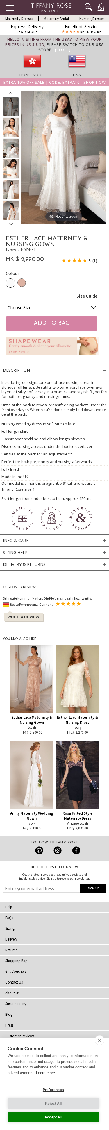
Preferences (53, 1090)
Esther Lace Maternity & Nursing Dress (77, 720)
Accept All (53, 1117)
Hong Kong (32, 74)
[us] (77, 69)
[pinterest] (39, 850)
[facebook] (75, 850)
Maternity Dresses (19, 18)
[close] (99, 1040)
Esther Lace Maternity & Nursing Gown (31, 720)
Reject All (53, 1104)
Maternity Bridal (56, 18)
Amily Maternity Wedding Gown (31, 816)
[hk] (32, 69)
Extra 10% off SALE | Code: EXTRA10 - (54, 82)
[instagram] (57, 850)
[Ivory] (10, 283)
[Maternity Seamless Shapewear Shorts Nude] (52, 356)
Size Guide (86, 296)
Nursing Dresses (91, 18)
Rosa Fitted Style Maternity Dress (77, 816)
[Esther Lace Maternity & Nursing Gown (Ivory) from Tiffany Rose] (11, 106)
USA (77, 74)
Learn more (45, 1073)
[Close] (63, 49)
